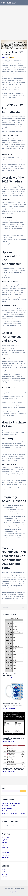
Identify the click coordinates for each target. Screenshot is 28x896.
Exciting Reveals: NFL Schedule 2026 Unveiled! (12, 674)
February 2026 (5, 850)
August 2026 (5, 837)
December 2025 (6, 855)
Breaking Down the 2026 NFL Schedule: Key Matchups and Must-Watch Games (13, 738)
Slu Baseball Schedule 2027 (9, 810)
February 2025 (5, 857)
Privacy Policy (14, 891)
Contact (14, 893)
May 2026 (4, 845)
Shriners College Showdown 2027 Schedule (13, 813)
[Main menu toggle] (25, 2)
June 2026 (4, 842)
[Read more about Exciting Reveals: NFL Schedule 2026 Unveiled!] (14, 644)
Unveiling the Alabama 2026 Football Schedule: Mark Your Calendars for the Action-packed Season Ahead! (14, 768)
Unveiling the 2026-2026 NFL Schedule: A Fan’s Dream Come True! (12, 705)
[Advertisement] (14, 20)
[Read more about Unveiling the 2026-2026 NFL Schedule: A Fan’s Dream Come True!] (14, 691)
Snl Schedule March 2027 (8, 805)
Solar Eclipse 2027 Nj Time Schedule (11, 803)
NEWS (3, 872)
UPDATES (11, 57)
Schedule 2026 (9, 3)
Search (3, 788)
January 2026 (5, 852)
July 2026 (4, 840)
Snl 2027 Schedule (7, 808)
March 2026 (5, 847)
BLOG (3, 869)
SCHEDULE (5, 874)
